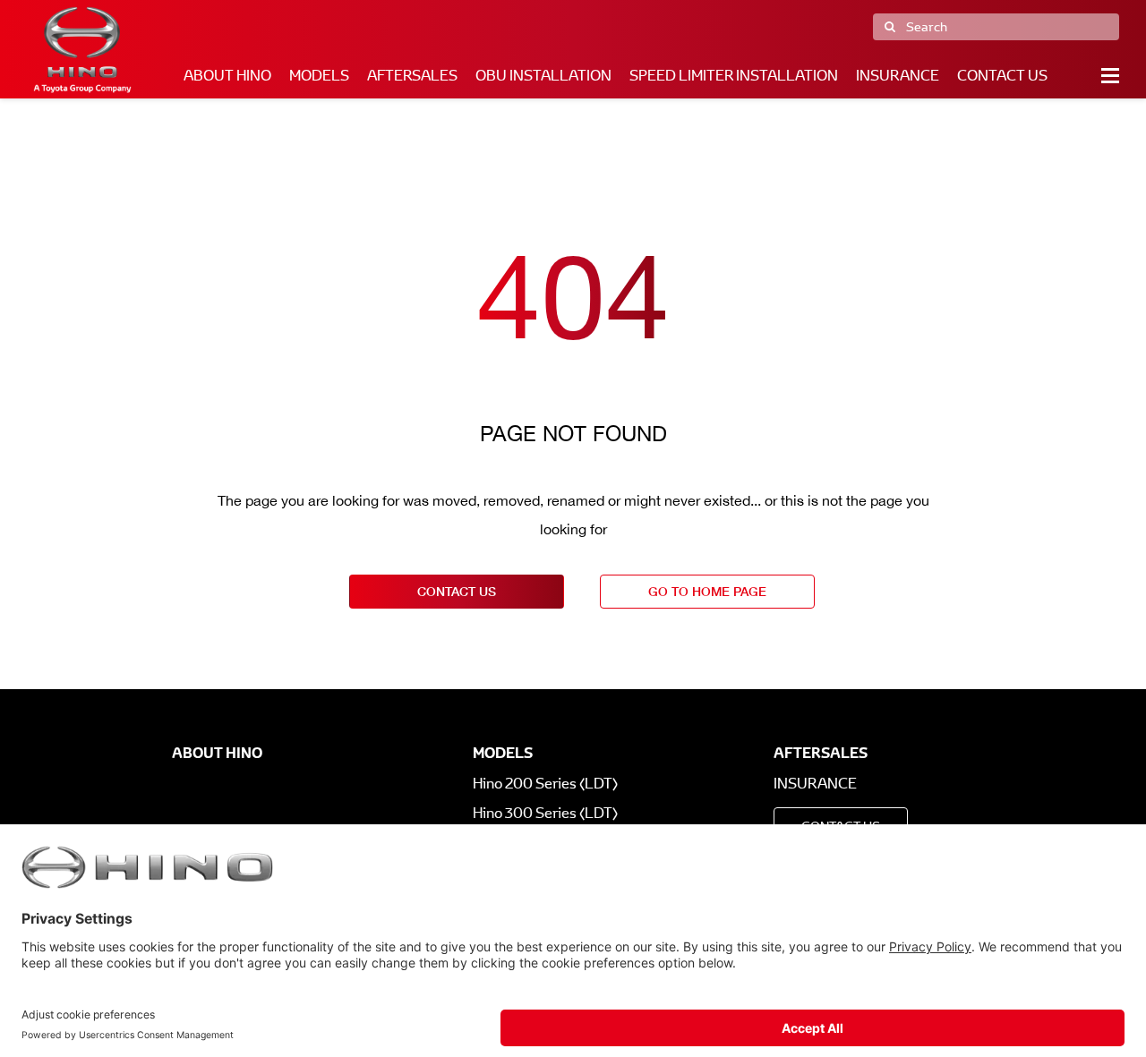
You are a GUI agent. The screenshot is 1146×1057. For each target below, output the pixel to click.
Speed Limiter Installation (733, 75)
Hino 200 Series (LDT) (545, 783)
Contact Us (1002, 75)
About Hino (227, 75)
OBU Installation (543, 75)
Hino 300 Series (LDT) (545, 813)
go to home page (707, 591)
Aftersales (412, 75)
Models (319, 75)
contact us (456, 591)
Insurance (897, 75)
